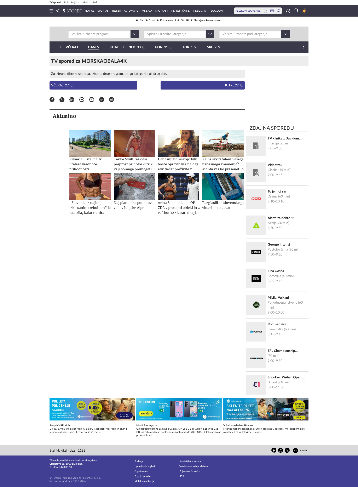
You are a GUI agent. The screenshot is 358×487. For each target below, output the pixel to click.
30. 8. (136, 47)
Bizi (66, 2)
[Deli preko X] (61, 100)
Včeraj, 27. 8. (62, 85)
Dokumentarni (168, 20)
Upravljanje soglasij (144, 466)
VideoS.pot (200, 11)
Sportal (103, 11)
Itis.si (85, 2)
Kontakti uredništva (190, 461)
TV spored (55, 2)
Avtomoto (131, 11)
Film (141, 20)
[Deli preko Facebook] (52, 100)
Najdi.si (75, 2)
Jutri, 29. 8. (234, 85)
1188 (94, 2)
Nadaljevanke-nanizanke (207, 20)
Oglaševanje (141, 471)
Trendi (116, 11)
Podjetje (138, 461)
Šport (152, 20)
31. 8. (163, 47)
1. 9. (189, 47)
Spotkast (161, 11)
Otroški (185, 20)
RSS (181, 476)
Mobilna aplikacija (144, 481)
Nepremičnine (180, 11)
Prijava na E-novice (189, 471)
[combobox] (72, 33)
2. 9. (214, 47)
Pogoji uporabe (142, 476)
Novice (89, 11)
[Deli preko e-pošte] (91, 100)
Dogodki (217, 11)
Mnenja (147, 11)
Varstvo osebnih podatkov (193, 466)
